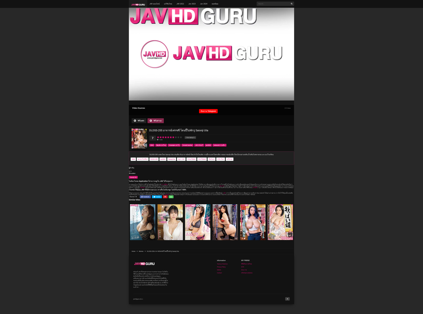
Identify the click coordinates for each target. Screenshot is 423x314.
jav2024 (208, 145)
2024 (151, 145)
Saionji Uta (171, 159)
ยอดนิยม (215, 4)
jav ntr (222, 186)
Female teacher (187, 145)
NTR (242, 267)
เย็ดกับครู (211, 159)
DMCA (219, 270)
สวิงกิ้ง (255, 187)
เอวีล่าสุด (229, 159)
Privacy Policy (221, 267)
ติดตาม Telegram (208, 111)
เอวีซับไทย (168, 4)
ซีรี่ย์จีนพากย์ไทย (246, 264)
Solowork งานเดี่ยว (219, 145)
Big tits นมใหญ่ (161, 145)
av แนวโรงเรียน (142, 159)
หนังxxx (167, 194)
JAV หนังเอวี (199, 145)
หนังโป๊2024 (202, 159)
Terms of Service (222, 264)
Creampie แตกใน (174, 145)
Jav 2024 (203, 4)
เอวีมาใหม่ (220, 159)
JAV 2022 (180, 4)
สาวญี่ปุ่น (165, 184)
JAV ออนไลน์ (154, 4)
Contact (219, 273)
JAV (224, 193)
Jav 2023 (192, 4)
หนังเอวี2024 (191, 159)
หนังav (142, 187)
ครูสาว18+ (181, 159)
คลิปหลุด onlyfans (246, 273)
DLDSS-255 (154, 159)
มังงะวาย (244, 270)
